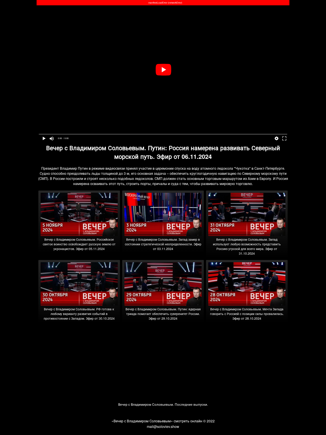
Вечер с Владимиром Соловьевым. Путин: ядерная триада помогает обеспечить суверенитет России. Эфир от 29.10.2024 (163, 314)
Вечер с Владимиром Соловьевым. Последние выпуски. (163, 404)
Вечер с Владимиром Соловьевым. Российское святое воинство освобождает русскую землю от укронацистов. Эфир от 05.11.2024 (79, 244)
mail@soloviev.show (163, 426)
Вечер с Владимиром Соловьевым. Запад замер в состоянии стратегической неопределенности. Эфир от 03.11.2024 (163, 244)
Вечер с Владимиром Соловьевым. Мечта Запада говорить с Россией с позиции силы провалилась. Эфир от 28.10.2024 (247, 314)
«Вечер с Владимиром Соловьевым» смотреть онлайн (157, 420)
